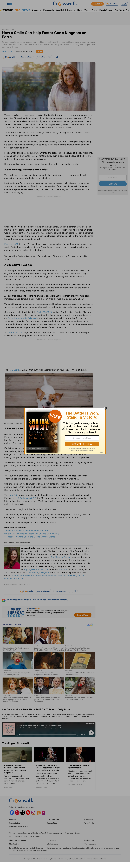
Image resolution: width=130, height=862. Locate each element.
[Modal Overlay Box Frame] (65, 431)
